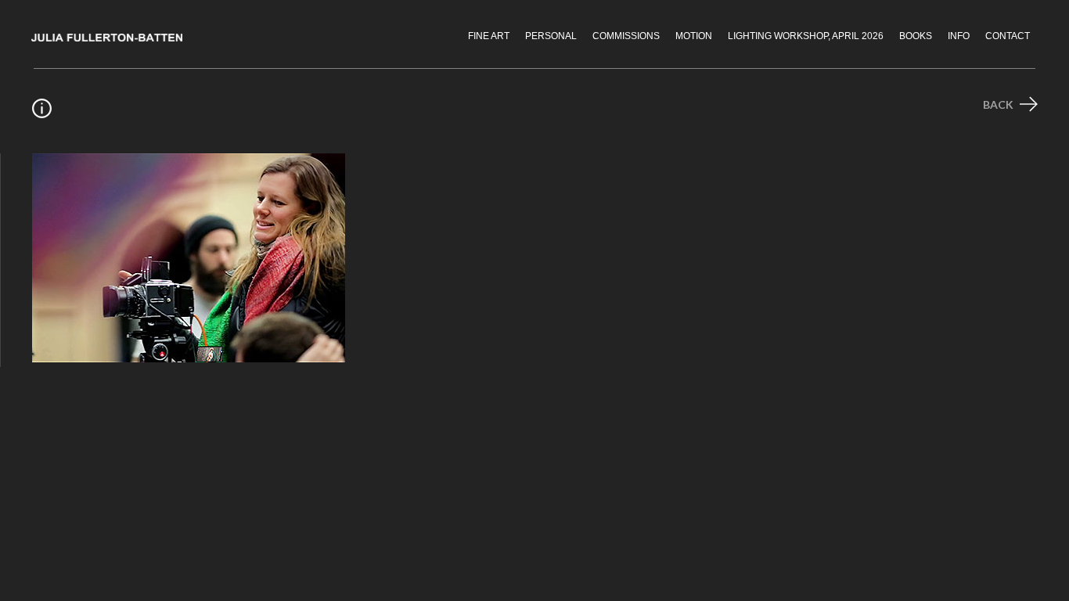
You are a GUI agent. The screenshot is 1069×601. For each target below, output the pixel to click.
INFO (959, 36)
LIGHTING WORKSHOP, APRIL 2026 (806, 36)
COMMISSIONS (626, 36)
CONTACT (1007, 36)
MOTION (693, 36)
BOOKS (915, 36)
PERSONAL (551, 36)
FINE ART (488, 36)
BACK (999, 104)
